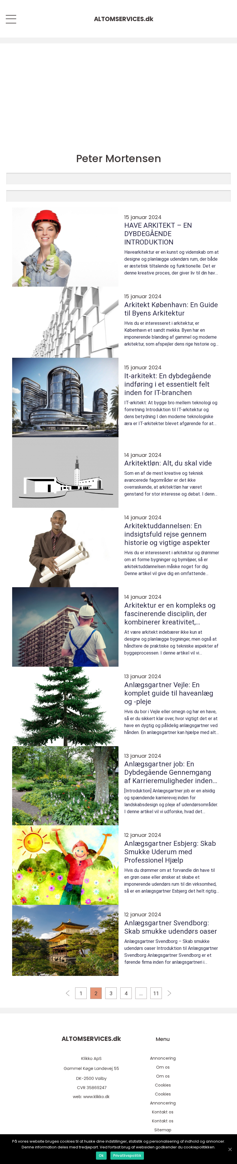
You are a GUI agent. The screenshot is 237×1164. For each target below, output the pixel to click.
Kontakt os (162, 1112)
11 (156, 993)
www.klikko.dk (96, 1097)
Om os (163, 1067)
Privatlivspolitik (127, 1155)
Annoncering (163, 1058)
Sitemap (162, 1130)
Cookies (163, 1085)
